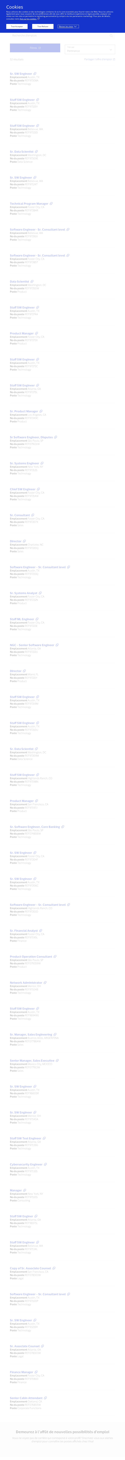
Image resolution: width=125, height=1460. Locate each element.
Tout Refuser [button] (43, 26)
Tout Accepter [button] (17, 26)
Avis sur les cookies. (28, 19)
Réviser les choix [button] (66, 26)
